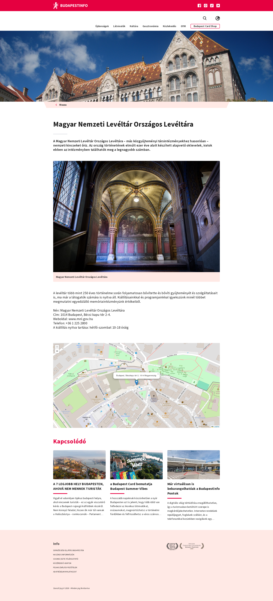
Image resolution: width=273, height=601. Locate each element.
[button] (136, 382)
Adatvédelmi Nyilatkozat (65, 571)
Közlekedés (169, 26)
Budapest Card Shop (205, 26)
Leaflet (216, 426)
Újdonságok (102, 26)
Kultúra (134, 26)
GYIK (183, 26)
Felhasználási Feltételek (65, 567)
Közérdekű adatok (62, 563)
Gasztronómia (150, 26)
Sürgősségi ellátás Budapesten (68, 550)
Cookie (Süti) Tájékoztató (65, 559)
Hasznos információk (63, 554)
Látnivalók (119, 26)
